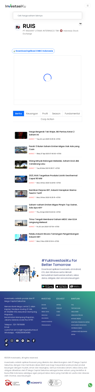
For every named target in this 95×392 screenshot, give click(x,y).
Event (58, 315)
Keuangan (32, 113)
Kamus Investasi (47, 322)
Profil (45, 113)
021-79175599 (19, 324)
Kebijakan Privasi (77, 315)
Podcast (59, 308)
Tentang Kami (75, 308)
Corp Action (47, 119)
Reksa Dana (45, 312)
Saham (44, 305)
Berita (18, 113)
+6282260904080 (22, 332)
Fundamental (72, 113)
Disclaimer (74, 312)
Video (58, 312)
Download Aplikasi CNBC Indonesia (34, 50)
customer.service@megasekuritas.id (21, 330)
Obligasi (44, 308)
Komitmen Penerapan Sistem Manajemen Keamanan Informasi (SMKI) (80, 325)
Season (56, 113)
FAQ (72, 305)
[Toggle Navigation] (88, 6)
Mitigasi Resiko (76, 319)
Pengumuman (46, 325)
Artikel (58, 305)
